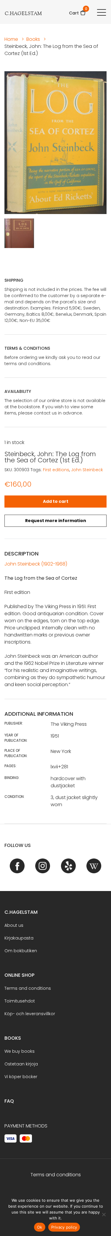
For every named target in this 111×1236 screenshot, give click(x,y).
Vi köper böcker (20, 1077)
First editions (56, 470)
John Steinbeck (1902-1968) (35, 564)
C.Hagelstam (21, 912)
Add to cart (55, 501)
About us (13, 925)
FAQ (9, 1101)
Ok (39, 1227)
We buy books (19, 1051)
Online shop (19, 975)
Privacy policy (64, 1227)
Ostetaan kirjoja (21, 1064)
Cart (77, 11)
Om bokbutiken (20, 951)
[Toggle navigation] (101, 12)
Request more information (55, 521)
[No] (104, 1214)
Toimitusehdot (19, 1001)
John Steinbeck (87, 470)
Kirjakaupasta (18, 938)
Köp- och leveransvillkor (29, 1014)
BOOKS (12, 1038)
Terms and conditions (27, 988)
